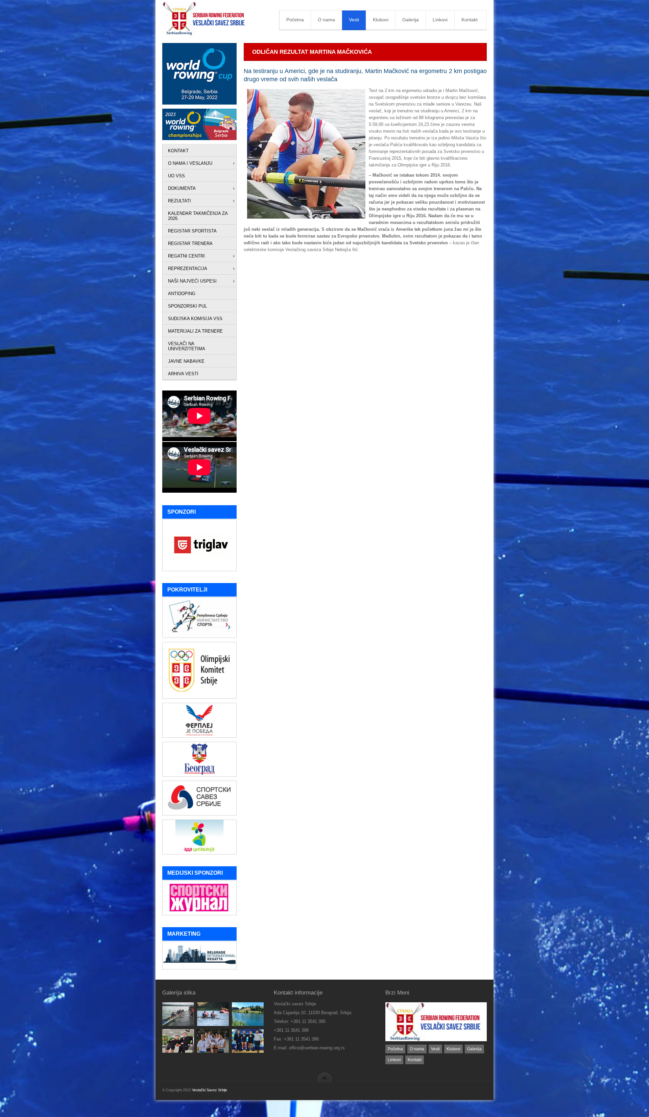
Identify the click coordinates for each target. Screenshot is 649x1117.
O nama (326, 19)
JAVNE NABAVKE (186, 361)
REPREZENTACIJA (187, 268)
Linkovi (440, 19)
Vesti (354, 19)
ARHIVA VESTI (183, 373)
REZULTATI (179, 200)
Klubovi (380, 19)
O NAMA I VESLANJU (190, 163)
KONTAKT (178, 150)
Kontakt (469, 19)
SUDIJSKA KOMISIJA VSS (195, 318)
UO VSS (176, 175)
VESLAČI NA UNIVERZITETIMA (186, 346)
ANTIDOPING (181, 293)
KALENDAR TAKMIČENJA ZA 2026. (198, 216)
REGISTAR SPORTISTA (192, 230)
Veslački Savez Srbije (209, 1090)
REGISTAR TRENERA (190, 243)
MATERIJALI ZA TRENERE (195, 331)
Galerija (410, 19)
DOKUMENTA (182, 188)
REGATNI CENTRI (186, 256)
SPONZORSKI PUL (187, 306)
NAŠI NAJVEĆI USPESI (192, 281)
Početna (295, 19)
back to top (324, 1076)
